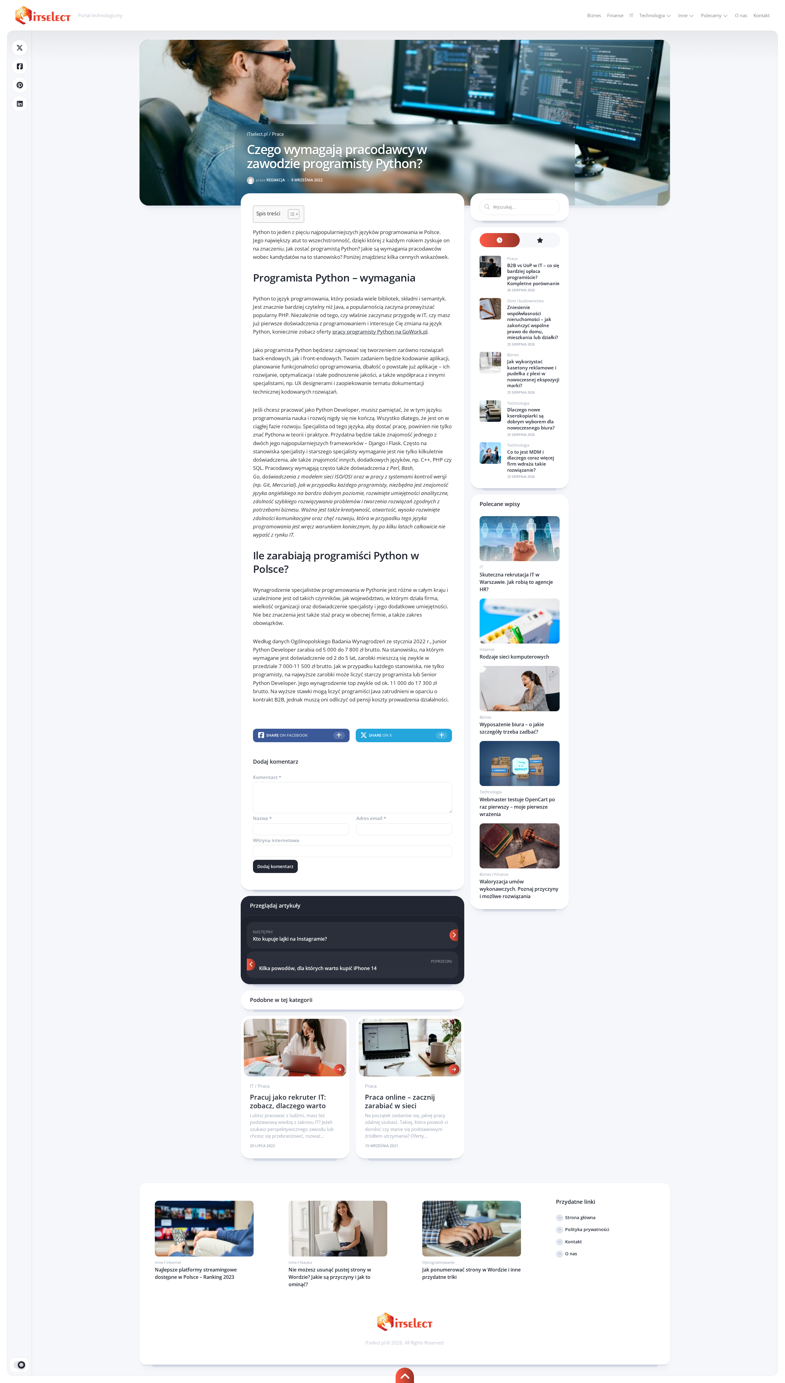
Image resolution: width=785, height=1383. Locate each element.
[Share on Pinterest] (19, 85)
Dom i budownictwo (525, 301)
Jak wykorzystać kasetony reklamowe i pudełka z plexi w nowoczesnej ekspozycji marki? (533, 373)
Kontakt (761, 15)
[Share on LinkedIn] (19, 103)
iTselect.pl (257, 134)
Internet (487, 649)
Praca (278, 134)
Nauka (306, 1262)
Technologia (652, 15)
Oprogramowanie (438, 1262)
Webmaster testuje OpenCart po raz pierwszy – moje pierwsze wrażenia (517, 807)
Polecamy (711, 15)
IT (631, 15)
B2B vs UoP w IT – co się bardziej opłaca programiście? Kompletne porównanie (533, 274)
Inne (682, 15)
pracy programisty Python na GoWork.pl (379, 331)
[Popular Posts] (540, 240)
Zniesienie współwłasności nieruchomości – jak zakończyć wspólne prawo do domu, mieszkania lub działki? (532, 322)
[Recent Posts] (500, 240)
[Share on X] (19, 47)
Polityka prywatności (587, 1229)
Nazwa (262, 818)
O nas (741, 15)
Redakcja (270, 180)
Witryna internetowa (276, 840)
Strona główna (580, 1217)
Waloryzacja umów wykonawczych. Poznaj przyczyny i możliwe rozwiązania (519, 889)
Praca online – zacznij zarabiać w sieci (400, 1101)
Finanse (615, 15)
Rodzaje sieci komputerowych (514, 656)
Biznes (594, 15)
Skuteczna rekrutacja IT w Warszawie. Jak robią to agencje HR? (516, 582)
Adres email (371, 818)
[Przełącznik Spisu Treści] (290, 214)
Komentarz (267, 777)
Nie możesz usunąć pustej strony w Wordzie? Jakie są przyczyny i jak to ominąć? (330, 1277)
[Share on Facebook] (19, 66)
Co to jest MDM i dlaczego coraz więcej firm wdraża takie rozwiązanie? (530, 461)
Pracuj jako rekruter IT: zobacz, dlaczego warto (288, 1101)
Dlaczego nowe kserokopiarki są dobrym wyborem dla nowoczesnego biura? (531, 418)
